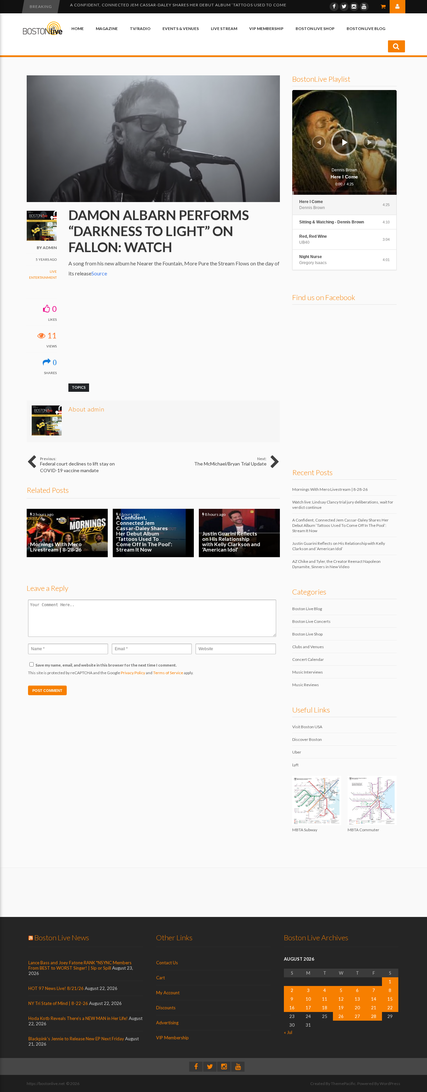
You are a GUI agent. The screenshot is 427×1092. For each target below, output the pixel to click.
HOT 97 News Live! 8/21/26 (56, 988)
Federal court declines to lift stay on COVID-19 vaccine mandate (77, 464)
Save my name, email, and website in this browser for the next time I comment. (106, 665)
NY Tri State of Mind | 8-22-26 (58, 1003)
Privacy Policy (133, 672)
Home (77, 28)
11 (324, 999)
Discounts (165, 1007)
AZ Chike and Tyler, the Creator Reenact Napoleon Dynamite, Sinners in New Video (336, 564)
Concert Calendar (308, 659)
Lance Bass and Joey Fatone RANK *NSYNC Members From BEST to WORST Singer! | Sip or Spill (79, 965)
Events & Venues (180, 28)
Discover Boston (307, 739)
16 (292, 1007)
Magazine (107, 28)
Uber (296, 752)
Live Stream (224, 28)
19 (341, 1007)
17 (308, 1007)
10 (308, 999)
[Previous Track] (319, 142)
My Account (167, 992)
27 (357, 1016)
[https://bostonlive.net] (42, 33)
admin (50, 247)
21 (373, 1007)
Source (99, 273)
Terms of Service (168, 672)
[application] (344, 142)
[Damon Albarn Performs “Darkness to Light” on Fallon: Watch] (153, 200)
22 (390, 1007)
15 (390, 999)
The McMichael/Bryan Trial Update (230, 461)
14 (373, 999)
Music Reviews (305, 684)
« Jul (288, 1032)
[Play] (345, 142)
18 (324, 1007)
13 (357, 999)
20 (357, 1007)
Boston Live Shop (315, 28)
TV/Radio (140, 28)
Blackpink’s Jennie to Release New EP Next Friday (76, 1038)
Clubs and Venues (308, 646)
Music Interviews (307, 672)
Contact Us (167, 962)
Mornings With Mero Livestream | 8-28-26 (67, 533)
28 (373, 1016)
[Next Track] (370, 142)
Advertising (167, 1022)
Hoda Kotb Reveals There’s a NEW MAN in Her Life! (78, 1018)
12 (341, 999)
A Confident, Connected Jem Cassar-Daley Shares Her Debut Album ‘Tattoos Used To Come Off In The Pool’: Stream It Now (153, 533)
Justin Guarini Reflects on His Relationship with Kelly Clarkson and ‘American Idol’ (171, 6)
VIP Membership (266, 28)
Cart (160, 977)
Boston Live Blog (366, 28)
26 (341, 1016)
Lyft (295, 764)
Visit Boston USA (307, 726)
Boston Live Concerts (311, 621)
